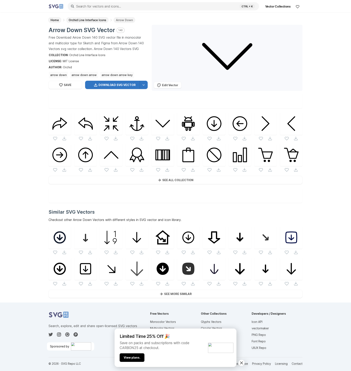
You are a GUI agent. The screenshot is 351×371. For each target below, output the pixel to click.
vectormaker (260, 328)
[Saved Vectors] (297, 6)
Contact (297, 363)
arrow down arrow (84, 75)
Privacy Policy (261, 363)
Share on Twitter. (194, 105)
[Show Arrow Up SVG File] (111, 163)
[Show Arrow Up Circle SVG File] (85, 163)
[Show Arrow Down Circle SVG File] (214, 132)
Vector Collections (278, 6)
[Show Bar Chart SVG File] (240, 163)
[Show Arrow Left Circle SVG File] (240, 132)
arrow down (58, 75)
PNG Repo (259, 334)
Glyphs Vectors (211, 321)
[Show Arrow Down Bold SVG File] (240, 277)
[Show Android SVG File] (188, 132)
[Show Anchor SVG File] (137, 132)
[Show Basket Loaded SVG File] (291, 163)
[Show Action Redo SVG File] (59, 132)
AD (231, 333)
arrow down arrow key (117, 75)
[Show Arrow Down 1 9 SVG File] (111, 246)
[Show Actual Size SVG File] (111, 132)
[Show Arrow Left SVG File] (291, 132)
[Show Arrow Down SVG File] (162, 132)
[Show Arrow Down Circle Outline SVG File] (188, 246)
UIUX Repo (259, 347)
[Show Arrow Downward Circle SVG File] (162, 277)
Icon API (257, 321)
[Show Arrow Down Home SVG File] (162, 246)
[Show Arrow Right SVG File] (265, 132)
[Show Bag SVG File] (188, 163)
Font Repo (259, 341)
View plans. (132, 357)
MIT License (71, 61)
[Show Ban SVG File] (214, 163)
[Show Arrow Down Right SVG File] (265, 246)
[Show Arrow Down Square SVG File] (85, 277)
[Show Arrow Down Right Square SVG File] (188, 277)
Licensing (281, 363)
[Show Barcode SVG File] (162, 163)
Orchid (67, 67)
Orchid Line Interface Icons (87, 55)
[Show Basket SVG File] (265, 163)
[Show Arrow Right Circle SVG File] (59, 163)
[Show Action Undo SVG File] (85, 132)
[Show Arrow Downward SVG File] (265, 277)
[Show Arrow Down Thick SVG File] (214, 246)
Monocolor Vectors (163, 321)
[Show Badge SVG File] (137, 163)
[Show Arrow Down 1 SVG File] (291, 246)
